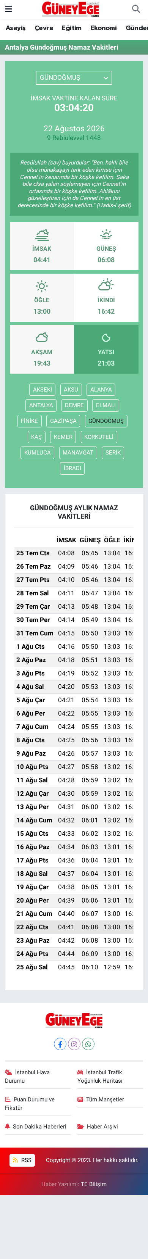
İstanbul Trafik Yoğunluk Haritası (100, 1076)
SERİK (113, 452)
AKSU (71, 389)
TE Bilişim (94, 1184)
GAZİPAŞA (63, 421)
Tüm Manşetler (105, 1099)
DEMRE (74, 405)
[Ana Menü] (8, 9)
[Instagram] (74, 1044)
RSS (25, 1160)
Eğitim (71, 28)
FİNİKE (29, 421)
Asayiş (15, 28)
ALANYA (101, 389)
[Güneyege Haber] (70, 9)
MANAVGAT (78, 452)
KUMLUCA (37, 452)
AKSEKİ (42, 389)
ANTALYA (41, 405)
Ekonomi (103, 28)
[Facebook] (60, 1044)
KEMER (63, 437)
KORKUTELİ (98, 437)
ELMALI (106, 405)
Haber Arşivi (102, 1126)
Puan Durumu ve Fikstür (30, 1103)
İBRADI (72, 468)
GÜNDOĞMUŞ (106, 421)
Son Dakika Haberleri (39, 1126)
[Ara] (136, 10)
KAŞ (36, 437)
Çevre (44, 28)
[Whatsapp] (88, 1044)
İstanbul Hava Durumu (27, 1076)
